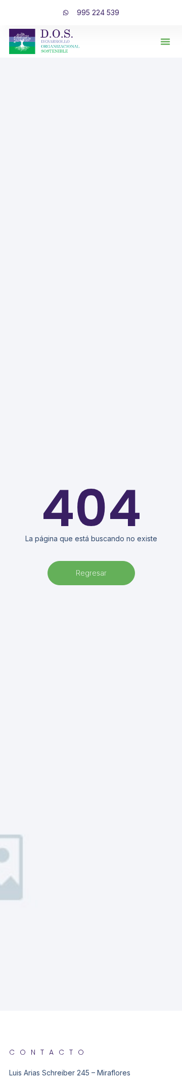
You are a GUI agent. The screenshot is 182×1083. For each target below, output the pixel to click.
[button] (165, 41)
